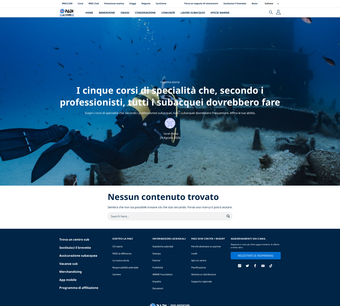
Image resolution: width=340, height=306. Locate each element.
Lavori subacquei (193, 12)
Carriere (116, 274)
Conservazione (145, 12)
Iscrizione (161, 3)
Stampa (156, 253)
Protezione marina (114, 3)
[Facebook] (255, 266)
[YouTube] (263, 266)
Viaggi (132, 3)
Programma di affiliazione (78, 288)
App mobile (67, 280)
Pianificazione (198, 267)
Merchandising (70, 272)
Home (89, 12)
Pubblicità (157, 267)
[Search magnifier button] (228, 216)
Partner (156, 260)
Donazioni (157, 288)
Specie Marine (220, 12)
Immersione (107, 12)
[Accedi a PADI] (278, 12)
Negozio (146, 3)
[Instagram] (239, 266)
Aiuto (254, 3)
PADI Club (94, 3)
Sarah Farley (171, 133)
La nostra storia (120, 260)
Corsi (80, 3)
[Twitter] (247, 266)
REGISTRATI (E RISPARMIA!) (255, 256)
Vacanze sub (68, 264)
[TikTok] (271, 266)
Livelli (194, 253)
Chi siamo (117, 246)
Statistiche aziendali (162, 246)
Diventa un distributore (203, 274)
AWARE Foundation (162, 274)
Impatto (156, 281)
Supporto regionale (201, 281)
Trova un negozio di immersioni (201, 3)
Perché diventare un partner (206, 246)
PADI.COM (67, 3)
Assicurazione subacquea (78, 255)
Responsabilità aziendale (125, 267)
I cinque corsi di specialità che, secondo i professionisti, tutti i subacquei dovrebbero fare (170, 96)
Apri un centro (198, 260)
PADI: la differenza (121, 253)
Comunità (168, 12)
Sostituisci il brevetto (234, 3)
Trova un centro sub (74, 239)
